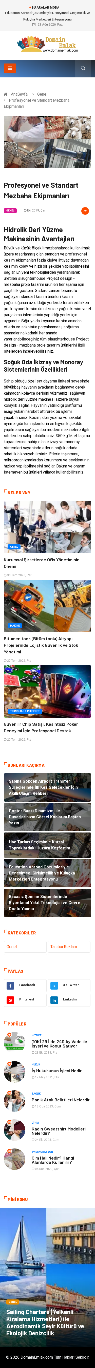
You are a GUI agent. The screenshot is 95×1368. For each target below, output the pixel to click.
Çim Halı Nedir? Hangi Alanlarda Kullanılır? (53, 1160)
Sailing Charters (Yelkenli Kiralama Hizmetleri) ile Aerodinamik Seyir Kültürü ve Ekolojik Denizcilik (45, 1322)
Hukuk (36, 1064)
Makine (15, 625)
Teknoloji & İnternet (25, 711)
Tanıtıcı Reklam (63, 946)
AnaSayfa (19, 94)
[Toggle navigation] (10, 68)
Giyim (35, 1122)
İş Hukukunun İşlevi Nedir (57, 1070)
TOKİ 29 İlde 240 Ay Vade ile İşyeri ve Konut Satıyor (59, 1044)
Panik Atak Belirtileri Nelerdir (61, 1099)
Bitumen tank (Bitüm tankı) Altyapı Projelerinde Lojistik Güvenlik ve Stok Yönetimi (41, 645)
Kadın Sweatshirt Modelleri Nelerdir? (59, 1131)
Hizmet (37, 1035)
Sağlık (36, 1093)
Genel (42, 94)
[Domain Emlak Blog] (47, 43)
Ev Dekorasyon (42, 1151)
